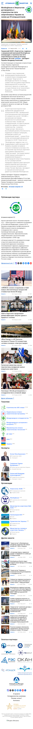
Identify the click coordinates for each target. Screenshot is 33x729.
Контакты (16, 700)
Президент (15, 457)
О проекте (16, 694)
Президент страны (17, 479)
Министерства (15, 509)
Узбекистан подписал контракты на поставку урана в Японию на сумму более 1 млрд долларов (20, 581)
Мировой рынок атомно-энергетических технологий (15, 428)
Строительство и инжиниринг (19, 500)
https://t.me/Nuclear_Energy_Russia (23, 263)
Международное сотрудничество (17, 418)
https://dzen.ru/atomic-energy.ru (21, 263)
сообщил (18, 58)
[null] (23, 49)
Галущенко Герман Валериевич (16, 464)
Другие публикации (7, 398)
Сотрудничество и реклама (16, 696)
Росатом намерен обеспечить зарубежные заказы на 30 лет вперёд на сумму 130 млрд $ (19, 628)
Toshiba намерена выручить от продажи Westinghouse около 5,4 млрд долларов (20, 600)
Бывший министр (16, 469)
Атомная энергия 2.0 (16, 186)
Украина (9, 444)
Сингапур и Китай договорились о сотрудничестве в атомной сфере (13, 392)
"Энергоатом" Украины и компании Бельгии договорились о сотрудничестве (20, 572)
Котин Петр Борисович (17, 454)
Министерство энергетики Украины (21, 467)
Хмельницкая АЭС (16, 515)
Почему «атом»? (16, 698)
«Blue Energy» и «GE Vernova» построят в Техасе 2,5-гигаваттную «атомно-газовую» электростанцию (14, 341)
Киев (18, 492)
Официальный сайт (7, 263)
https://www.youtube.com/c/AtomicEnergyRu (31, 263)
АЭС (13, 516)
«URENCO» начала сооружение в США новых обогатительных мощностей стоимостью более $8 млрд (15, 290)
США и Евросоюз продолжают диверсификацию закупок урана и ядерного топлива (14, 315)
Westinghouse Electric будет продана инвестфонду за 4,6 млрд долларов (20, 563)
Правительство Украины (18, 477)
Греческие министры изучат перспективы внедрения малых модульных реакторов (13, 367)
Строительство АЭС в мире (15, 407)
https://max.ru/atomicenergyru (16, 263)
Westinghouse (14, 498)
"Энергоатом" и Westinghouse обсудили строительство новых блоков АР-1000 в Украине (20, 544)
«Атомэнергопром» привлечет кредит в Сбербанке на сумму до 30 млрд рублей (20, 553)
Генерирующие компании (18, 491)
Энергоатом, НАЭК (16, 456)
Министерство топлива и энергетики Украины (18, 529)
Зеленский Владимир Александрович (17, 474)
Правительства (16, 523)
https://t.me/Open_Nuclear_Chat (26, 263)
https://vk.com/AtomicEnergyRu (28, 263)
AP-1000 (9, 434)
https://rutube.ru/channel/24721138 (18, 263)
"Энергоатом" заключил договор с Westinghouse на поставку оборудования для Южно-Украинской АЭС (21, 609)
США (8, 439)
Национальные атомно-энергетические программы (15, 412)
